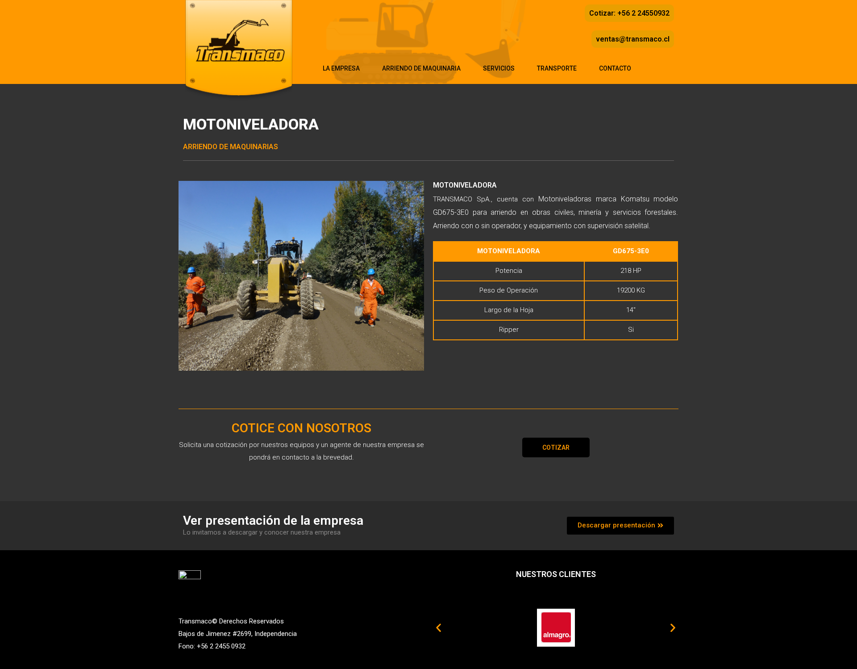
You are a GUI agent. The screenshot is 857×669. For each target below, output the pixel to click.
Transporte (557, 68)
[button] (556, 447)
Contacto (615, 68)
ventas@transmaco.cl (633, 39)
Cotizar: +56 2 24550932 (629, 13)
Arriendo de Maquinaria (421, 68)
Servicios (499, 68)
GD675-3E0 (631, 251)
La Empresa (341, 68)
